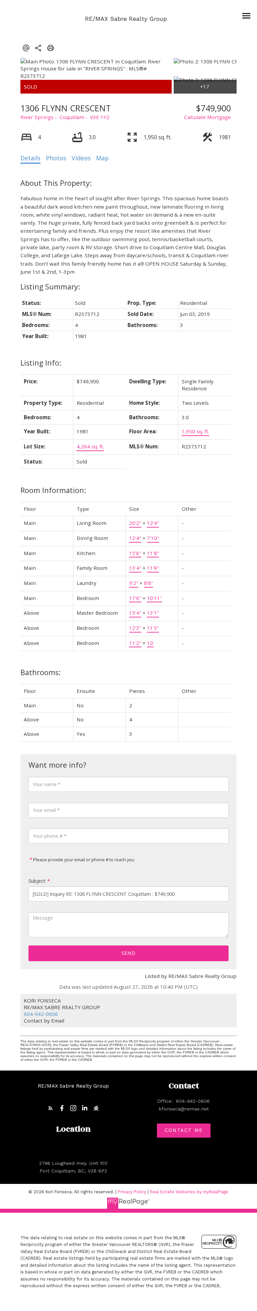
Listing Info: (40, 363)
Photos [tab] (56, 158)
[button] (51, 1108)
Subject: (37, 881)
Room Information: (53, 490)
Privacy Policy (132, 1191)
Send (128, 952)
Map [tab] (102, 158)
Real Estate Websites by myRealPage (189, 1191)
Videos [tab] (81, 158)
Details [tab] (30, 158)
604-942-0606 (41, 1013)
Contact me (184, 1130)
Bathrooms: (40, 672)
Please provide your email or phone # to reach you (83, 860)
